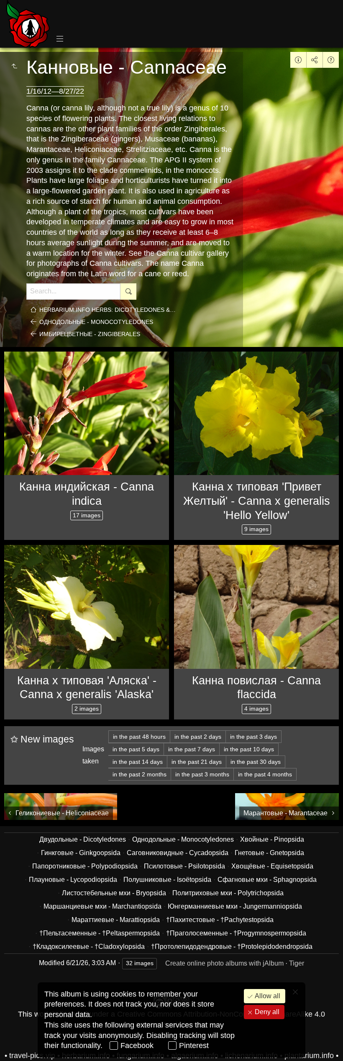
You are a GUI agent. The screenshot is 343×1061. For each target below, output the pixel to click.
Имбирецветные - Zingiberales (89, 334)
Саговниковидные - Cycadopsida (177, 852)
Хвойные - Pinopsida (272, 839)
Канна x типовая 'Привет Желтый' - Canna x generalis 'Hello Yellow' (256, 501)
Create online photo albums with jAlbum (224, 963)
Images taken (93, 755)
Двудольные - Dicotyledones (82, 839)
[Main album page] (28, 24)
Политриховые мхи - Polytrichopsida (228, 893)
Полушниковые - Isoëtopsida (167, 879)
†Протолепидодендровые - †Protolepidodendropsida (231, 946)
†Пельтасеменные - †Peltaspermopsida (99, 933)
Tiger (296, 963)
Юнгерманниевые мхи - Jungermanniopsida (235, 906)
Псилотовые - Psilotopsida (184, 866)
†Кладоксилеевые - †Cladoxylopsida (89, 946)
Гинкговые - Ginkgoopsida (80, 852)
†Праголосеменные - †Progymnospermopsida (236, 933)
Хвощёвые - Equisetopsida (272, 866)
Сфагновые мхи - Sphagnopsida (267, 879)
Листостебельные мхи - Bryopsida (114, 893)
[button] (17, 1044)
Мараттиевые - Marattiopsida (116, 919)
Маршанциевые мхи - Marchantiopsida (102, 906)
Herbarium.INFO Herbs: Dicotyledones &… (107, 309)
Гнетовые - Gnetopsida (269, 852)
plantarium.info (309, 1055)
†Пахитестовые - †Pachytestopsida (220, 919)
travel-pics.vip (32, 1055)
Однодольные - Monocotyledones (96, 322)
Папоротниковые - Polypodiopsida (85, 866)
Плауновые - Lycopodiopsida (73, 879)
